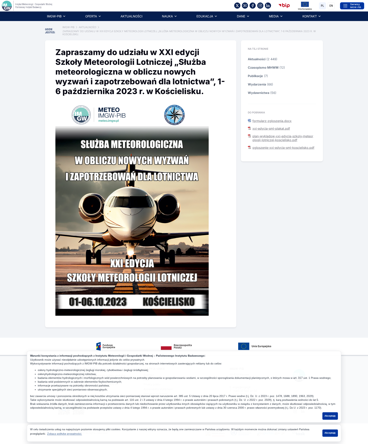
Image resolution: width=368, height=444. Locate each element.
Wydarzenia (257, 84)
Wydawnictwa (258, 93)
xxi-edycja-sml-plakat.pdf (271, 128)
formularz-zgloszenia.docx (272, 121)
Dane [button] (241, 16)
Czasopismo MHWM (263, 67)
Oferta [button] (91, 16)
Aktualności (131, 16)
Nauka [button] (167, 16)
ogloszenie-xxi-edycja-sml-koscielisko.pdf (283, 148)
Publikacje (255, 76)
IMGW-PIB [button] (54, 16)
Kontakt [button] (309, 16)
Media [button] (274, 16)
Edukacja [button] (204, 16)
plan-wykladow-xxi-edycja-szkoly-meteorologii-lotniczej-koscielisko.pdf (282, 138)
